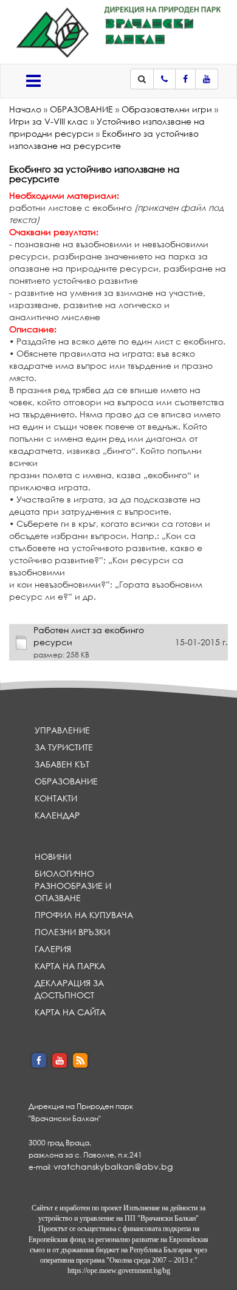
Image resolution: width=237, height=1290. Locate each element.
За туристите (64, 747)
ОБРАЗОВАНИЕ (81, 109)
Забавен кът (62, 764)
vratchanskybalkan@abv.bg (113, 1166)
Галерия (53, 949)
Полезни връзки (72, 932)
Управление (62, 730)
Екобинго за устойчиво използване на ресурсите (104, 139)
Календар (57, 815)
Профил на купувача (84, 915)
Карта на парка (70, 966)
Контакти (56, 798)
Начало (25, 109)
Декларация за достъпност (69, 989)
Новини (53, 856)
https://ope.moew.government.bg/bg (118, 1270)
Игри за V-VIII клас (48, 121)
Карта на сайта (70, 1012)
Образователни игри (167, 109)
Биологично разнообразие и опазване (73, 886)
